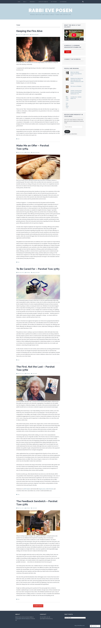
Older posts (38, 605)
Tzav (18, 138)
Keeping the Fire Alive (29, 30)
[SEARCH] (83, 1)
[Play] (66, 39)
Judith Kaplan (26, 488)
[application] (74, 35)
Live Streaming (63, 1)
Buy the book (54, 1)
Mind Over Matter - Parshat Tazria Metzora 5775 (76, 73)
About (24, 1)
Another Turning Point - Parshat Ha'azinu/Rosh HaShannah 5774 (76, 92)
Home (19, 1)
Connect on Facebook (72, 59)
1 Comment (34, 373)
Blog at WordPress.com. (80, 625)
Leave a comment (34, 34)
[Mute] (79, 39)
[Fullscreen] (82, 39)
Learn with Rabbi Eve (43, 1)
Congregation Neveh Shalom (22, 618)
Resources (32, 1)
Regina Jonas (42, 488)
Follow (67, 131)
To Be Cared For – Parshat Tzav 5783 (37, 268)
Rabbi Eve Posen (50, 10)
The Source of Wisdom (76, 86)
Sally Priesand (49, 488)
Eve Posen (27, 34)
